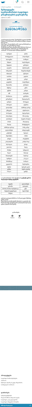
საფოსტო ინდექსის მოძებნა (10, 402)
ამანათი (3, 380)
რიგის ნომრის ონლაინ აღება (10, 397)
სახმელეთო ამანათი (7, 384)
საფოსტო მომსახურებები (9, 378)
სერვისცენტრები (6, 395)
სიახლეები (17, 7)
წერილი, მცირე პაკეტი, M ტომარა (11, 382)
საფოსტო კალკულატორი (9, 399)
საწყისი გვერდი (6, 7)
